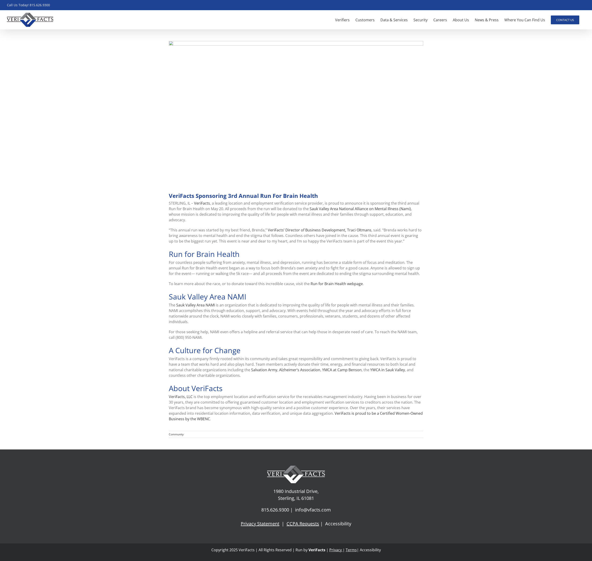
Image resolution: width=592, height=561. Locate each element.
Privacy (335, 549)
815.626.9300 (275, 510)
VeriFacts (316, 549)
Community (176, 434)
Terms (351, 549)
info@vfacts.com (313, 510)
